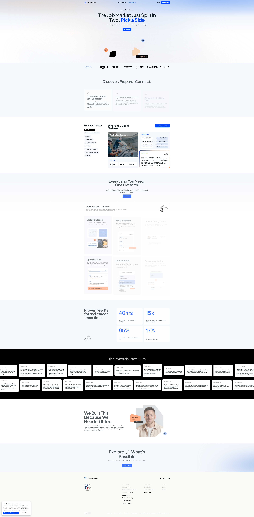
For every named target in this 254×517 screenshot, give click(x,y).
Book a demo (165, 2)
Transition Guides (126, 500)
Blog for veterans (126, 503)
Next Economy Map (127, 492)
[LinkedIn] (166, 478)
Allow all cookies (8, 512)
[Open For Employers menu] (126, 2)
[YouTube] (169, 478)
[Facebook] (161, 478)
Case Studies (147, 487)
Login (158, 2)
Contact (164, 490)
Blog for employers (149, 490)
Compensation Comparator (129, 490)
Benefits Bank (126, 495)
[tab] (89, 130)
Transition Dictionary (127, 498)
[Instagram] (163, 478)
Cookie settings (134, 513)
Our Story (164, 487)
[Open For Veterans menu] (136, 2)
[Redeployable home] (90, 2)
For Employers (121, 2)
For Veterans (131, 2)
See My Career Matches (163, 126)
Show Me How (128, 465)
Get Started (127, 29)
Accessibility (126, 513)
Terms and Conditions (118, 513)
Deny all (16, 512)
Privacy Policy (109, 513)
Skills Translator (126, 487)
